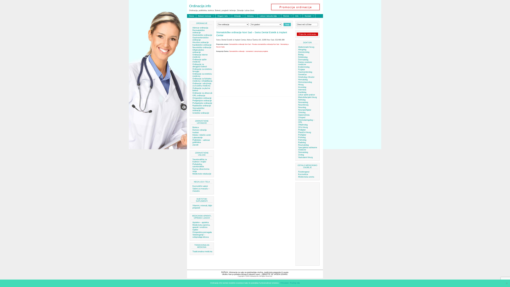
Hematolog (303, 79)
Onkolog (301, 112)
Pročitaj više (295, 283)
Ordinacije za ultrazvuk (202, 93)
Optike (195, 230)
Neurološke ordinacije (201, 47)
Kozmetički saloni (200, 186)
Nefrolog (301, 100)
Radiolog (302, 142)
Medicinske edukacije (201, 174)
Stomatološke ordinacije (198, 109)
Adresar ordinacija (200, 28)
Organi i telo (222, 16)
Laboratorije (197, 137)
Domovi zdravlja (199, 130)
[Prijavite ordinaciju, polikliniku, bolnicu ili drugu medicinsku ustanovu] (307, 35)
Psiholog (302, 137)
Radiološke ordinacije (201, 105)
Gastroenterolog (305, 72)
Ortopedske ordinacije (201, 98)
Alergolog (302, 49)
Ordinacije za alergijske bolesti (199, 65)
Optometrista (303, 115)
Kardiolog (302, 92)
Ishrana (249, 16)
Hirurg (300, 84)
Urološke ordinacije (200, 113)
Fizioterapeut (303, 172)
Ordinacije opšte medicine (199, 60)
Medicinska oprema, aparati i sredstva (201, 226)
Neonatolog (303, 102)
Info (295, 16)
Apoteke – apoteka (200, 222)
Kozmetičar (303, 174)
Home (191, 16)
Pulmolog (302, 140)
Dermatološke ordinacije (198, 31)
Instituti (195, 132)
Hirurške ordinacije (200, 42)
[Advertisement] (254, 73)
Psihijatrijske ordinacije (202, 103)
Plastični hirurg (304, 132)
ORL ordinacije (198, 95)
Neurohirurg (303, 105)
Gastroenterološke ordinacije (200, 38)
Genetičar (302, 74)
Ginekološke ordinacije (202, 35)
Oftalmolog (303, 125)
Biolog (300, 54)
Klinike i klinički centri (201, 135)
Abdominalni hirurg (306, 47)
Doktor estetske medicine (305, 63)
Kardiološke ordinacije (201, 45)
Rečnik (285, 16)
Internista (302, 89)
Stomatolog (303, 152)
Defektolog (302, 57)
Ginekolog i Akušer (306, 77)
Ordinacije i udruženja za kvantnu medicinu (201, 84)
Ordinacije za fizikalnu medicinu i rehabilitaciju (202, 79)
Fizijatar (301, 69)
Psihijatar (302, 135)
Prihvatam (284, 283)
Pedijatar (302, 130)
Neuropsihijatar (304, 110)
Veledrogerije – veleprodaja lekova (200, 236)
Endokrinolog (303, 67)
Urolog (301, 155)
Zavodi (195, 145)
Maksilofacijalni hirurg (307, 97)
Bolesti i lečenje (203, 16)
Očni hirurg (303, 127)
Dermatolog (303, 59)
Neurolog (302, 107)
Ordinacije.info (200, 6)
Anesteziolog (303, 52)
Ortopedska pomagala (202, 232)
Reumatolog (303, 145)
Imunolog (302, 87)
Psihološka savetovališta (198, 165)
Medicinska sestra (306, 177)
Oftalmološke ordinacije (198, 51)
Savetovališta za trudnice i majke (199, 160)
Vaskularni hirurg (305, 157)
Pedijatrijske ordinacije (202, 100)
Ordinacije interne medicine (200, 56)
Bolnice (195, 127)
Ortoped (301, 117)
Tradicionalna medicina (202, 251)
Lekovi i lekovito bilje (267, 16)
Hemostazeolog (305, 82)
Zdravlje (236, 16)
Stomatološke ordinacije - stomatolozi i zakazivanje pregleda (248, 51)
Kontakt (307, 16)
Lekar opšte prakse (306, 95)
